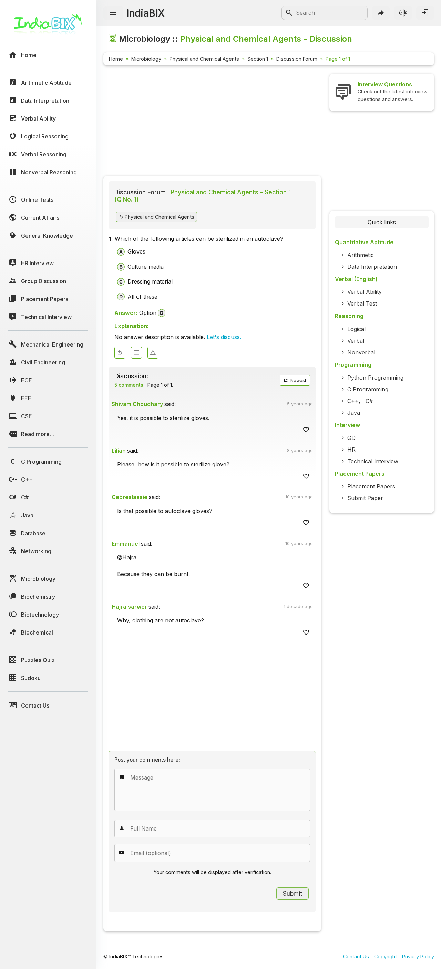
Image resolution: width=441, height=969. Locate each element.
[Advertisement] (212, 122)
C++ (353, 401)
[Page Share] (381, 13)
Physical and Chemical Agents (204, 59)
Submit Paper (365, 498)
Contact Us (356, 956)
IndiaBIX (145, 13)
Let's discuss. (224, 336)
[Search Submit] (289, 13)
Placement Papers (371, 486)
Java (353, 412)
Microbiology (146, 59)
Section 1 (257, 59)
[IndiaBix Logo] (48, 27)
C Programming (367, 389)
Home (116, 59)
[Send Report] (152, 353)
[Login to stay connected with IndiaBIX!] (425, 13)
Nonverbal (361, 352)
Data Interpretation (372, 266)
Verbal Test (362, 303)
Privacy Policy (418, 956)
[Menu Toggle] (113, 13)
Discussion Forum (296, 59)
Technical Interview (372, 461)
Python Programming (375, 377)
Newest (297, 380)
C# (369, 401)
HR (351, 449)
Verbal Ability (364, 291)
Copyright (385, 956)
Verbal (355, 340)
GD (351, 437)
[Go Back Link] (119, 353)
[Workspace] (136, 353)
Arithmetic (360, 254)
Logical (356, 329)
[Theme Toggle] (403, 13)
